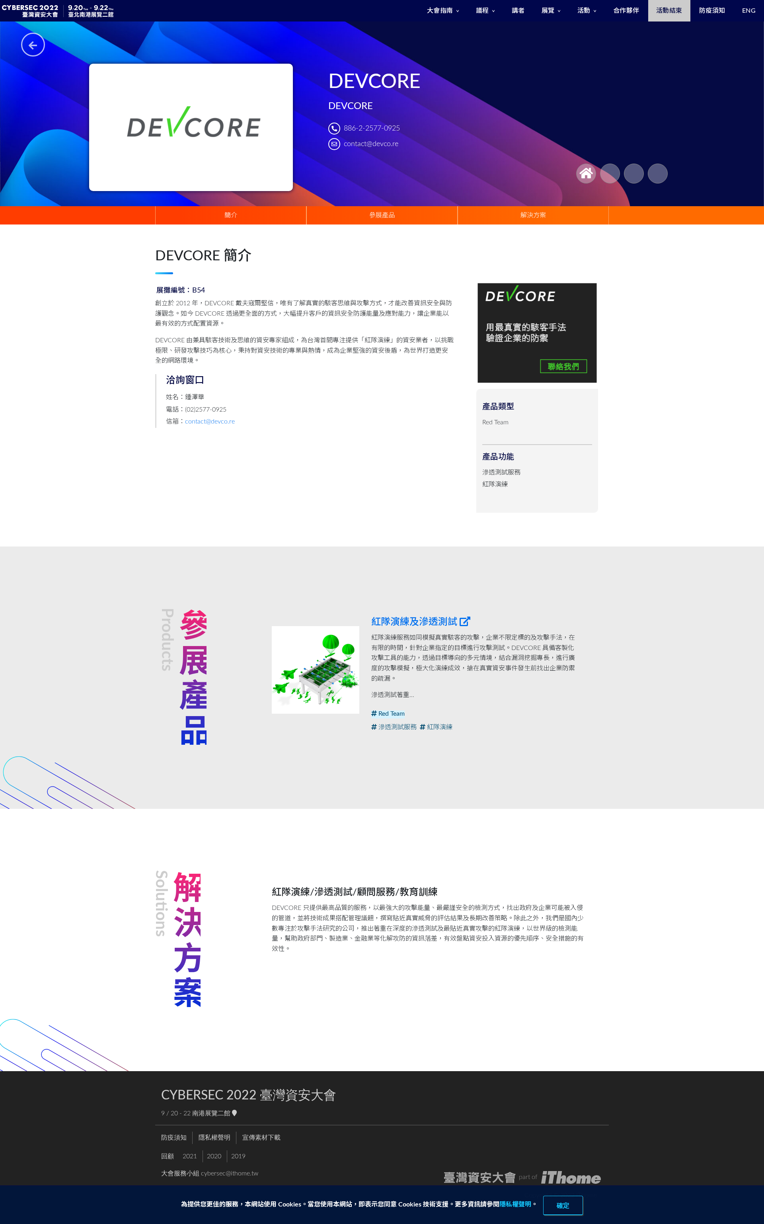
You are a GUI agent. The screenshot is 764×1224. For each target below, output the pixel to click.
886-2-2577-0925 (372, 128)
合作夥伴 (626, 11)
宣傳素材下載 (261, 1137)
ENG (749, 11)
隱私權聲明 (515, 1204)
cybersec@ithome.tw (229, 1173)
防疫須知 (712, 11)
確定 (563, 1205)
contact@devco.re (371, 144)
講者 (518, 11)
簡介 (230, 215)
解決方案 (533, 215)
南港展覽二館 (212, 1113)
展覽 (548, 11)
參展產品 (382, 215)
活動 (584, 11)
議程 (482, 11)
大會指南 (440, 11)
